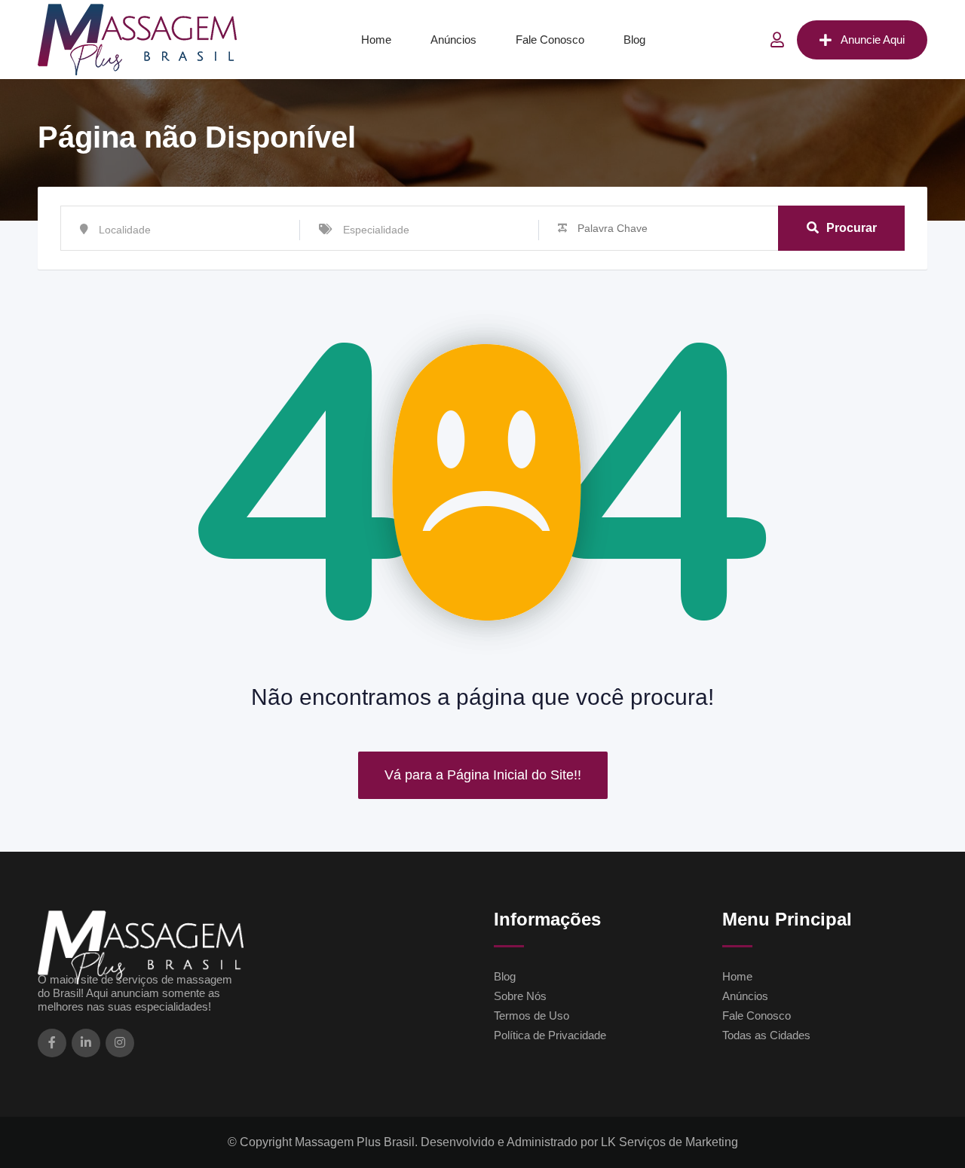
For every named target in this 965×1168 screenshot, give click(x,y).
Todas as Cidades (766, 1035)
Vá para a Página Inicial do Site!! (482, 774)
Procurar (851, 227)
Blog (634, 39)
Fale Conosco (550, 39)
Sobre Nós (520, 996)
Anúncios (453, 39)
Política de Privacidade (550, 1035)
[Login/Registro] (777, 39)
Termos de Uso (531, 1015)
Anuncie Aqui (873, 39)
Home (376, 39)
